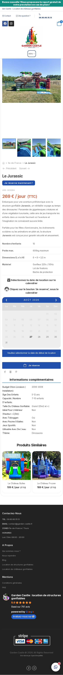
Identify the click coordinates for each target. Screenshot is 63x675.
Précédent (11, 168)
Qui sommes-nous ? (11, 551)
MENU (31, 53)
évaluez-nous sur (22, 616)
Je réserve (34, 365)
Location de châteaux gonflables (17, 569)
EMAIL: (5, 524)
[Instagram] (11, 23)
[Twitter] (10, 372)
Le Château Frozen (46, 483)
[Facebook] (5, 23)
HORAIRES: (7, 533)
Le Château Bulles (16, 483)
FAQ (4, 587)
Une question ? (24, 16)
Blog (4, 560)
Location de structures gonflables (17, 565)
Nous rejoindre (9, 556)
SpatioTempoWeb (37, 656)
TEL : (4, 519)
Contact (7, 16)
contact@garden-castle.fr (20, 524)
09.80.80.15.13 (13, 519)
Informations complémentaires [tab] (31, 379)
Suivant (24, 168)
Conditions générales (12, 583)
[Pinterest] (16, 372)
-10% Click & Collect (12, 456)
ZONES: (5, 528)
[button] (55, 667)
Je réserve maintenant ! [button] (18, 183)
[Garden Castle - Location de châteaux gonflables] (31, 37)
